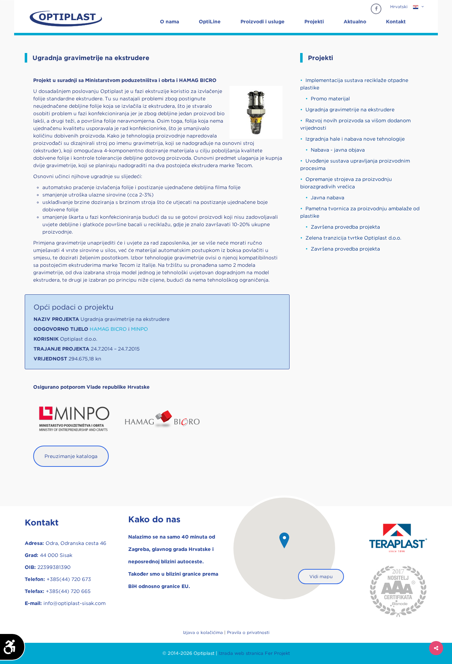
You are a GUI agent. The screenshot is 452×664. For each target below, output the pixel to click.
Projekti (314, 21)
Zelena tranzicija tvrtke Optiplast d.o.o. (353, 238)
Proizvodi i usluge (262, 21)
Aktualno (355, 21)
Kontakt (396, 21)
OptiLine (210, 21)
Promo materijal (330, 98)
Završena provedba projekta (345, 227)
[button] (284, 540)
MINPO (139, 329)
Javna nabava (327, 197)
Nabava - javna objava (338, 150)
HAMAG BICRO (109, 329)
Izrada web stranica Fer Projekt (254, 653)
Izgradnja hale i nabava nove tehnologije (355, 139)
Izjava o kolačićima (203, 632)
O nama (169, 21)
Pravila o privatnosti (248, 632)
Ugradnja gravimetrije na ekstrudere (349, 109)
